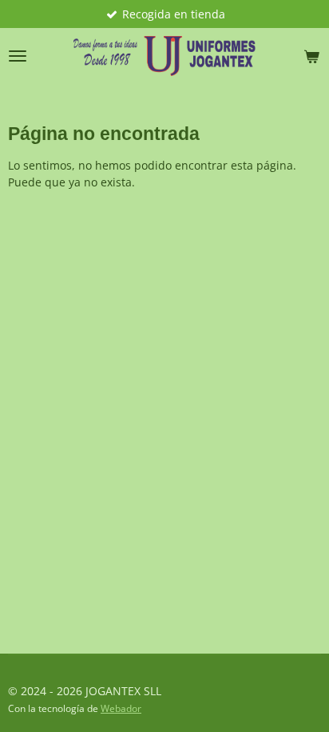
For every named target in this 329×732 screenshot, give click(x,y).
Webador (121, 708)
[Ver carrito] (311, 56)
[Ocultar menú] (17, 56)
